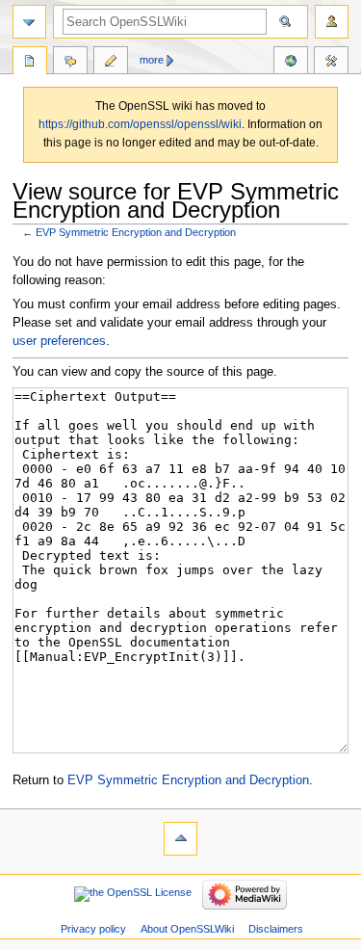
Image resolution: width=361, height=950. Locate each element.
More (152, 60)
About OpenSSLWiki (187, 929)
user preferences (59, 341)
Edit (110, 62)
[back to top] (180, 839)
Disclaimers (275, 929)
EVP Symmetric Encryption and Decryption (136, 232)
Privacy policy (93, 929)
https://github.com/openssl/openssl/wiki (140, 124)
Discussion (70, 62)
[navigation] (29, 22)
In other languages (290, 62)
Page (29, 62)
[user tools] (331, 22)
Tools (331, 62)
